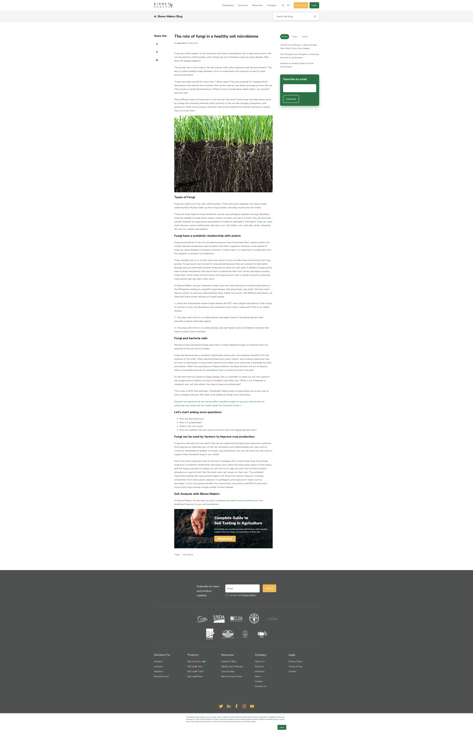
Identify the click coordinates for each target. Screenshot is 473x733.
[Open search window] (283, 5)
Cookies (292, 671)
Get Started (301, 5)
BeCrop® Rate (195, 676)
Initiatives (260, 671)
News (258, 676)
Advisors (158, 666)
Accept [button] (282, 727)
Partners (259, 666)
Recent (285, 36)
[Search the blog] (315, 16)
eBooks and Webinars (232, 666)
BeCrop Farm (197, 661)
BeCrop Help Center (231, 676)
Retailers (158, 671)
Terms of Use (295, 666)
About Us (260, 661)
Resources (257, 5)
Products (193, 655)
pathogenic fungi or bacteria (220, 370)
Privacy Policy (248, 595)
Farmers (158, 661)
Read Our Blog (228, 661)
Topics (294, 36)
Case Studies (227, 671)
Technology (228, 5)
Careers (259, 681)
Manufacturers (161, 676)
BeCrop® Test (195, 666)
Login (314, 5)
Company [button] (271, 5)
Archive (305, 36)
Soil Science (188, 554)
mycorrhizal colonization (231, 483)
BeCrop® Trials (195, 671)
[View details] (221, 706)
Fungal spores (190, 263)
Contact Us (260, 686)
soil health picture (235, 500)
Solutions (243, 5)
